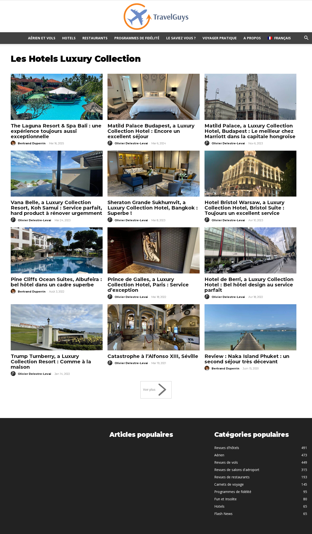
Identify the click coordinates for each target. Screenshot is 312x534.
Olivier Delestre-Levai (131, 143)
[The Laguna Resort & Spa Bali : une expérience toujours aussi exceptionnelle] (57, 97)
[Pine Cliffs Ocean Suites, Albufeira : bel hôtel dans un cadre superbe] (57, 250)
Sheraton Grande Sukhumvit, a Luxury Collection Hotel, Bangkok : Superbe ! (152, 207)
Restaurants (94, 38)
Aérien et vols (41, 38)
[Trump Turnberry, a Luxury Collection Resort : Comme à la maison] (57, 327)
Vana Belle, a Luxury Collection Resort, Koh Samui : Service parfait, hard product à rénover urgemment (56, 207)
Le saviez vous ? (181, 38)
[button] (306, 38)
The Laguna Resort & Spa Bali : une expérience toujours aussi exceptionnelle (56, 131)
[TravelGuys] (156, 17)
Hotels (69, 38)
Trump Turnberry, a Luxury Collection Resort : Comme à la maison (51, 361)
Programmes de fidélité (136, 38)
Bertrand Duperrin (32, 143)
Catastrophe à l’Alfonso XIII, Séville (152, 356)
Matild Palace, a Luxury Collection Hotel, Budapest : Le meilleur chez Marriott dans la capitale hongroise (250, 131)
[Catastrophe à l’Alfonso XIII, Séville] (153, 327)
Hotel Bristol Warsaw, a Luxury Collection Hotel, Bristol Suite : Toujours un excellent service (244, 207)
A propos (252, 38)
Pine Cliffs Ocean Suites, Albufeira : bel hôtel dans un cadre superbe (56, 282)
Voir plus (149, 389)
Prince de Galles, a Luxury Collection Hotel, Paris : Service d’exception (148, 284)
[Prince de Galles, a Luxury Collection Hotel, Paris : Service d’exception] (153, 250)
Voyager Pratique (220, 38)
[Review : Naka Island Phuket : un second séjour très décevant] (250, 327)
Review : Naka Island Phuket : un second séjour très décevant (247, 359)
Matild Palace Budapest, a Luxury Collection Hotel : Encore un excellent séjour (151, 131)
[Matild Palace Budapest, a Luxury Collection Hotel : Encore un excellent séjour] (153, 97)
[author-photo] (14, 143)
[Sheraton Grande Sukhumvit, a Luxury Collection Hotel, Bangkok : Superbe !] (153, 174)
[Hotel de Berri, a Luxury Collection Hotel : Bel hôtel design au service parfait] (250, 250)
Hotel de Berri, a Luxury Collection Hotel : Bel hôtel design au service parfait (249, 284)
